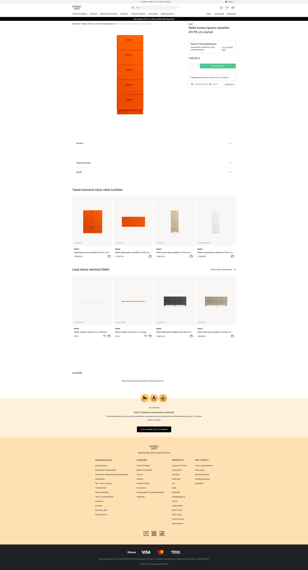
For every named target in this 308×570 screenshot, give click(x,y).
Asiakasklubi (100, 479)
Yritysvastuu (199, 470)
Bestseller (176, 492)
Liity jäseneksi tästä (227, 48)
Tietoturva (99, 501)
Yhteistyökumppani (202, 479)
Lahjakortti (141, 497)
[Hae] (133, 8)
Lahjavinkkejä (177, 506)
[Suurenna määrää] (197, 66)
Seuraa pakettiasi (102, 492)
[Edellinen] (80, 75)
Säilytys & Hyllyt (87, 24)
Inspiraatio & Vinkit (179, 466)
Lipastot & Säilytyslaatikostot (105, 24)
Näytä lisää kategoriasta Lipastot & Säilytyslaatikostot (143, 381)
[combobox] (230, 2)
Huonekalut (153, 14)
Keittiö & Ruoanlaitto (108, 14)
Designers (176, 474)
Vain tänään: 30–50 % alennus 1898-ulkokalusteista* (154, 19)
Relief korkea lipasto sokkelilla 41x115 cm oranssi (134, 24)
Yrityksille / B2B (101, 510)
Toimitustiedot (100, 488)
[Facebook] (146, 533)
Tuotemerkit (219, 14)
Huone (174, 501)
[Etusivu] (76, 8)
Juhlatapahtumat (178, 497)
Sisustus (93, 14)
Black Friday (177, 515)
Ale (173, 483)
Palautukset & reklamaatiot (105, 470)
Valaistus (124, 14)
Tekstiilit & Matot (138, 14)
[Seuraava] (179, 75)
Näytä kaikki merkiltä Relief (221, 270)
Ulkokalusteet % (168, 14)
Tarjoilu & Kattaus (79, 14)
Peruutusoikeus (101, 515)
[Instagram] (154, 533)
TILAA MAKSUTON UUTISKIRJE (154, 429)
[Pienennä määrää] (190, 66)
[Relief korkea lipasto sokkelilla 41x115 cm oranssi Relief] (130, 75)
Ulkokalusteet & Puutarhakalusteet (150, 492)
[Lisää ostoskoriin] (109, 256)
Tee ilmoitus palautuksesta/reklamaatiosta (111, 474)
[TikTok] (162, 533)
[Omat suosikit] (227, 7)
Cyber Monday (178, 519)
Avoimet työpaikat (202, 474)
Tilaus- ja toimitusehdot (104, 497)
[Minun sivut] (221, 7)
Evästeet (98, 506)
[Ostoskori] (233, 7)
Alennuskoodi (177, 523)
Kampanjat (231, 14)
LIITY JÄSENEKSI (149, 2)
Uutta (208, 14)
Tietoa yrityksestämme (204, 466)
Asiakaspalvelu (101, 466)
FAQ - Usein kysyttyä (103, 483)
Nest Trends (177, 510)
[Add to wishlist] (104, 335)
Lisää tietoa (229, 84)
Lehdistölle (199, 483)
